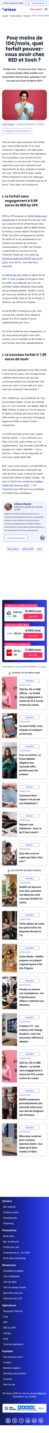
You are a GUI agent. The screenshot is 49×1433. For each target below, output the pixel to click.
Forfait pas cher (11, 1247)
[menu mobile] (46, 9)
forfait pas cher (14, 275)
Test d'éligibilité (11, 1276)
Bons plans (8, 1236)
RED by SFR (28, 549)
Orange (7, 1333)
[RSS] (40, 1420)
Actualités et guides (13, 1270)
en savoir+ (43, 667)
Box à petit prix (11, 1241)
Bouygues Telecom (13, 1311)
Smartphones (10, 1217)
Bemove (42, 1393)
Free (5, 1316)
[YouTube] (27, 1420)
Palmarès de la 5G (12, 1298)
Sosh (39, 549)
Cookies (7, 1379)
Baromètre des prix (13, 1292)
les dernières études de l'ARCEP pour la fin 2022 (22, 258)
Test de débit (10, 1281)
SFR (5, 1322)
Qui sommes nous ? (13, 1356)
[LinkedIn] (42, 538)
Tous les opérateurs (13, 1344)
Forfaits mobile (11, 1212)
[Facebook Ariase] (21, 1420)
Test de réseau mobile (14, 1287)
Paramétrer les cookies (24, 1396)
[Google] (8, 1420)
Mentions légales (11, 1368)
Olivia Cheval (8, 124)
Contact (7, 1362)
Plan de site (9, 1384)
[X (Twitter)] (14, 1420)
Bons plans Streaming (14, 1258)
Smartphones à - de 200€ (16, 1252)
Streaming (8, 1223)
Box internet (9, 1206)
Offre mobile (13, 549)
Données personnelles (14, 1373)
